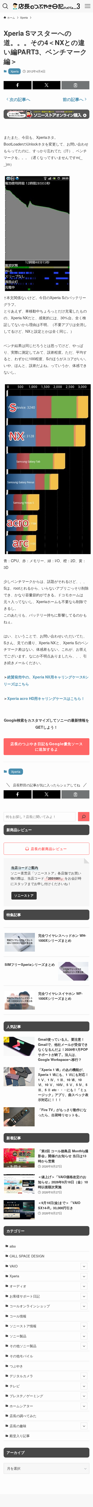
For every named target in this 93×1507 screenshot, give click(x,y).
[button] (18, 85)
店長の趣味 (18, 1425)
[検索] (83, 816)
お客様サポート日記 (25, 1296)
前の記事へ (73, 99)
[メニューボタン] (87, 6)
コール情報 (18, 1316)
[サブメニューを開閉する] (84, 1266)
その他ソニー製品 (23, 1345)
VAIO (14, 1266)
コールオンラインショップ (30, 1305)
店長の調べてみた (23, 1415)
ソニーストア (24, 895)
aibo (13, 1246)
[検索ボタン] (5, 6)
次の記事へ (20, 99)
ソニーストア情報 (23, 1325)
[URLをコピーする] (75, 85)
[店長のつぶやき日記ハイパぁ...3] (46, 6)
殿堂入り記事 (20, 1435)
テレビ (15, 1385)
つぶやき (16, 1366)
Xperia (15, 71)
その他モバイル (21, 1355)
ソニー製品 (18, 1336)
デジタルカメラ (21, 1375)
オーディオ (18, 1286)
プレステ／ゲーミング (26, 1395)
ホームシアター (21, 1405)
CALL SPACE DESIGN (27, 1256)
